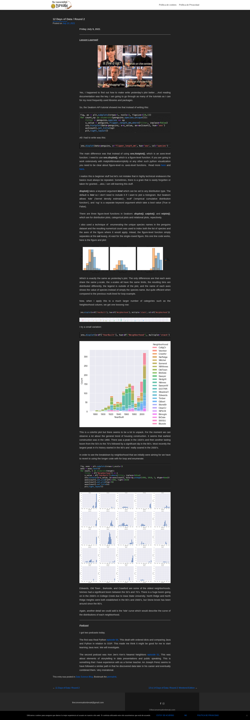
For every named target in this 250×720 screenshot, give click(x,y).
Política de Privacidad (189, 5)
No (185, 715)
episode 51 (153, 654)
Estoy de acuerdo (165, 715)
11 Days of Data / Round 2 (66, 688)
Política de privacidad (208, 715)
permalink (111, 677)
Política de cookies (167, 5)
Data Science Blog (84, 677)
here (163, 165)
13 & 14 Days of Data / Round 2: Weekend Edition (173, 688)
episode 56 (112, 639)
